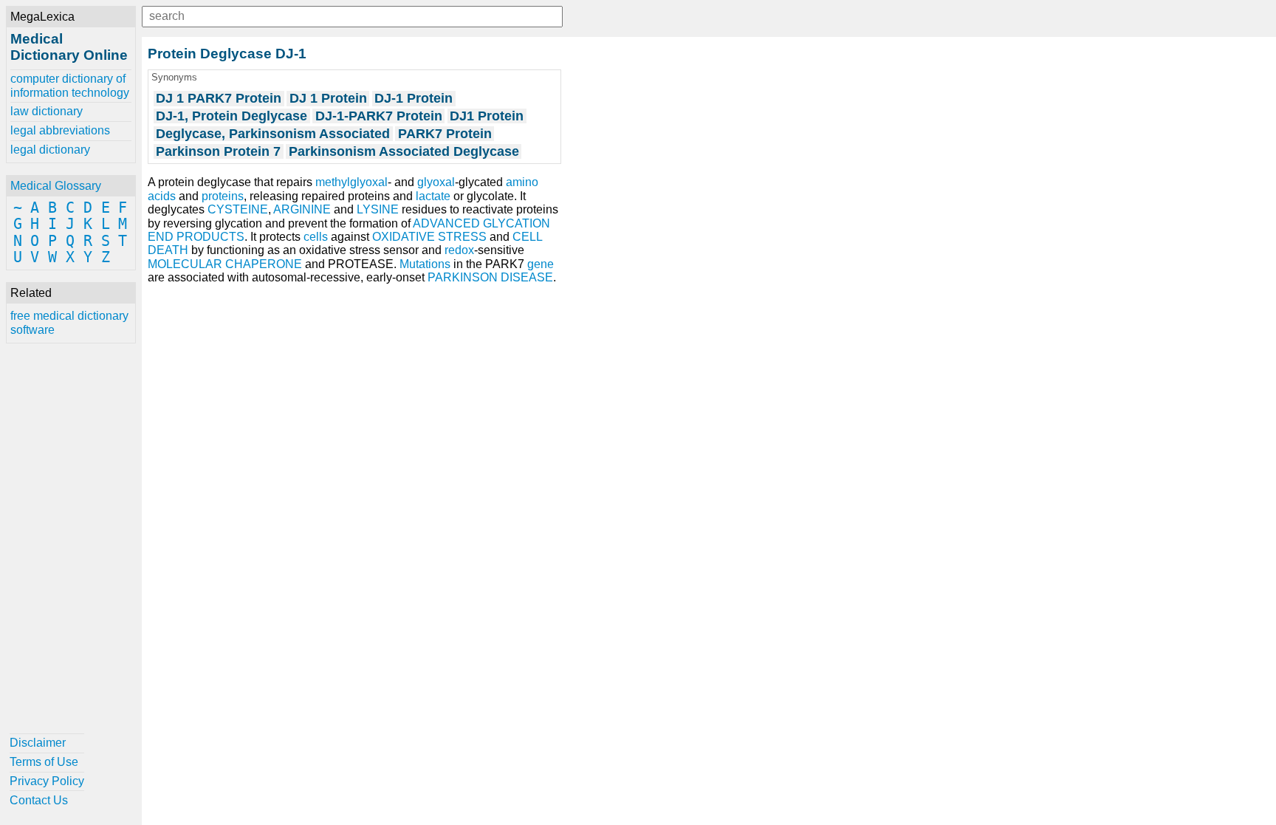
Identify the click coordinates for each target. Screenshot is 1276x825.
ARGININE (302, 209)
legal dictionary (50, 149)
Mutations (424, 264)
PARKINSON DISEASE (490, 277)
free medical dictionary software (69, 322)
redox (459, 250)
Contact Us (39, 800)
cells (315, 236)
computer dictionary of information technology (69, 85)
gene (540, 264)
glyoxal (436, 182)
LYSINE (378, 209)
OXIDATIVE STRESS (429, 236)
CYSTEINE (237, 209)
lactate (433, 196)
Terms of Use (44, 762)
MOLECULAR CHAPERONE (225, 264)
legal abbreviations (60, 130)
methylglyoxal (351, 182)
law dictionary (46, 111)
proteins (223, 196)
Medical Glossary (55, 185)
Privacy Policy (47, 781)
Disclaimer (38, 742)
